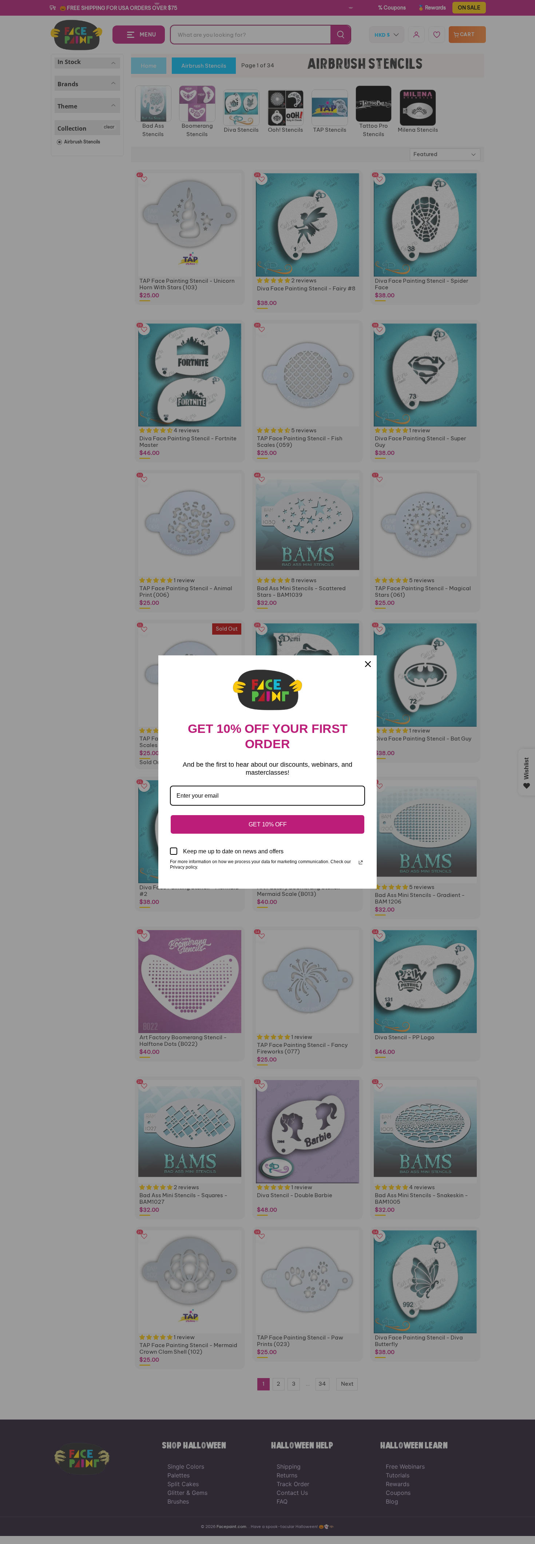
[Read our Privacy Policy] (360, 862)
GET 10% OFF (268, 824)
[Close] (368, 664)
